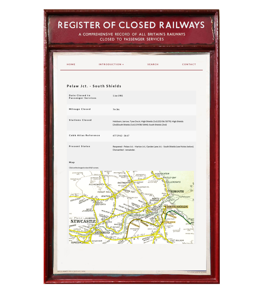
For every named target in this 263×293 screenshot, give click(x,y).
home (71, 64)
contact (189, 64)
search (153, 64)
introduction (111, 64)
